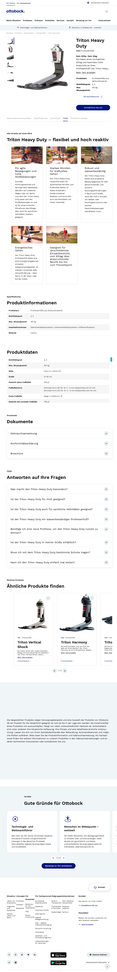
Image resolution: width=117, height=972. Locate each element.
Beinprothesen (29, 33)
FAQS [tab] (65, 118)
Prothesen (18, 33)
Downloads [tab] (55, 118)
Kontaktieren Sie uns (93, 107)
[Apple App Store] (58, 955)
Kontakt (82, 896)
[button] (54, 670)
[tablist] (58, 119)
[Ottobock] (15, 11)
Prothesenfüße (41, 33)
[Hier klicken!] (9, 954)
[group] (33, 629)
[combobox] (98, 3)
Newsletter (83, 913)
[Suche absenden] (106, 11)
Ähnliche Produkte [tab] (79, 118)
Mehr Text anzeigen (85, 72)
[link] (13, 20)
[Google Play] (58, 963)
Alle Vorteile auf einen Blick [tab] (19, 118)
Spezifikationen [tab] (41, 118)
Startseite (9, 33)
